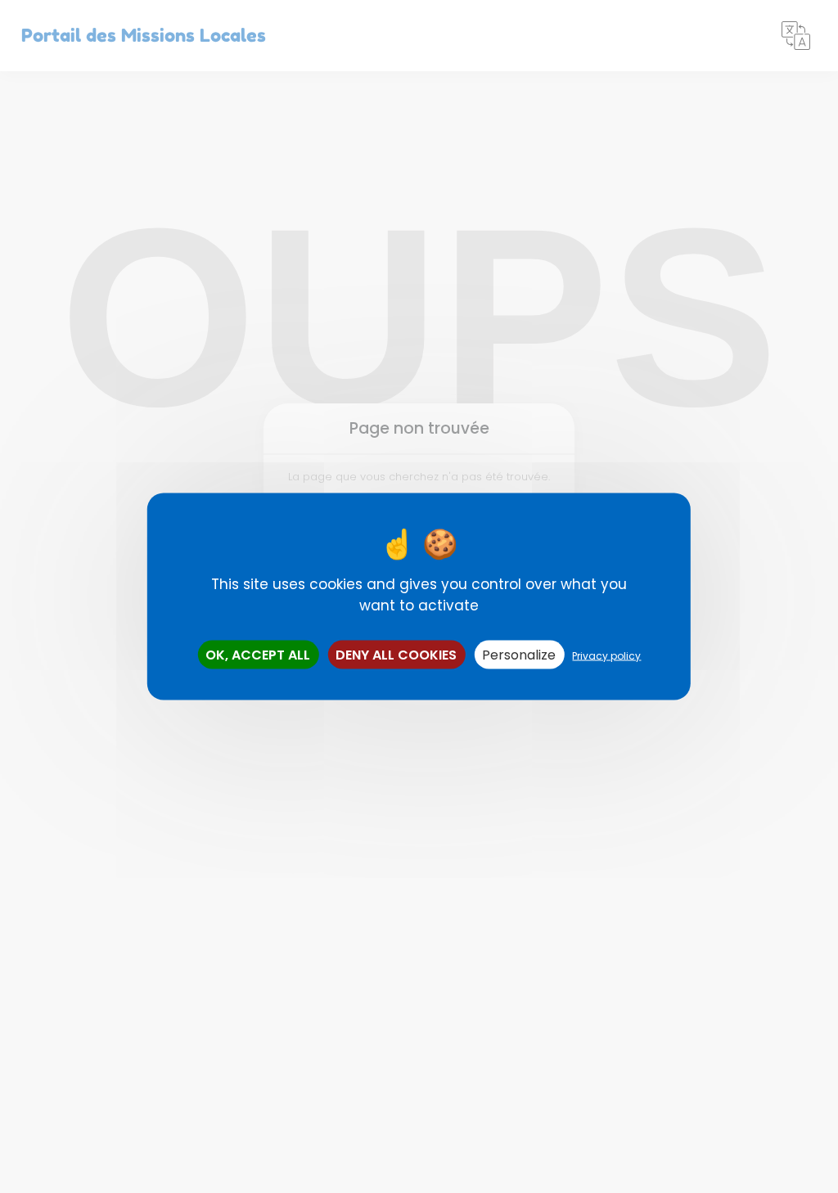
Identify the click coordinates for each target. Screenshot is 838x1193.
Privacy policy (606, 656)
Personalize (519, 655)
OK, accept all (257, 655)
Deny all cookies (396, 655)
